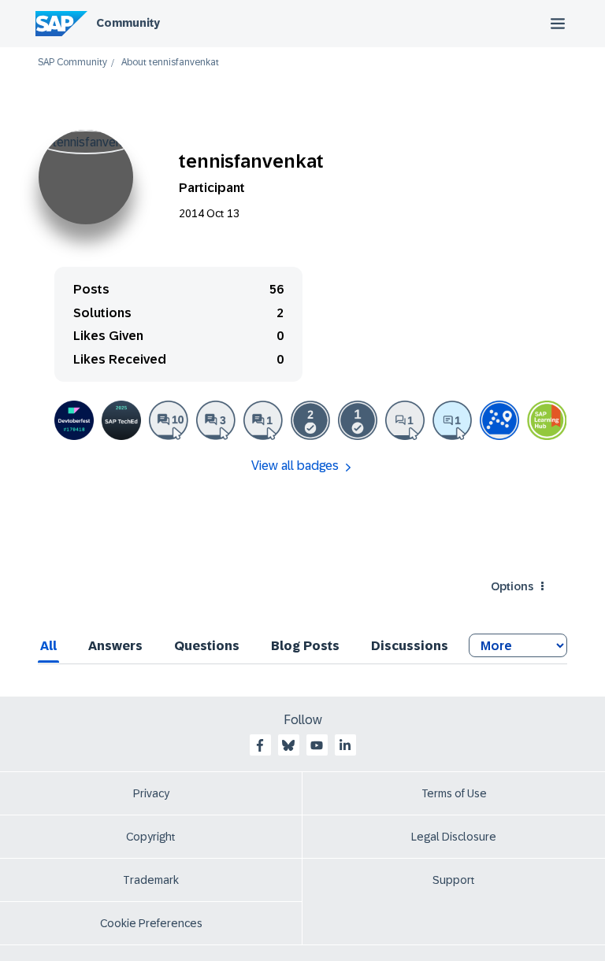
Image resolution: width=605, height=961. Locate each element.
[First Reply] (452, 420)
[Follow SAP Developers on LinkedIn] (345, 745)
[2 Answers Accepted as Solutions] (310, 420)
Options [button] (512, 586)
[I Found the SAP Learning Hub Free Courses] (546, 420)
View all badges (295, 465)
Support (453, 880)
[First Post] (405, 420)
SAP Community (72, 62)
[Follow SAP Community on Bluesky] (288, 745)
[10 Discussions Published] (168, 420)
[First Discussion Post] (263, 420)
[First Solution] (357, 420)
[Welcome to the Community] (499, 420)
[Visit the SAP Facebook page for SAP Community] (260, 745)
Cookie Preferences (151, 923)
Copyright (151, 836)
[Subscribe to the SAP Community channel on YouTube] (316, 745)
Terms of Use (454, 793)
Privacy (151, 793)
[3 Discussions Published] (216, 420)
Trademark (151, 880)
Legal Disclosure (453, 836)
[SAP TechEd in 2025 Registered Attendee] (121, 420)
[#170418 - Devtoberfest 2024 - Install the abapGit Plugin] (74, 420)
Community (128, 23)
